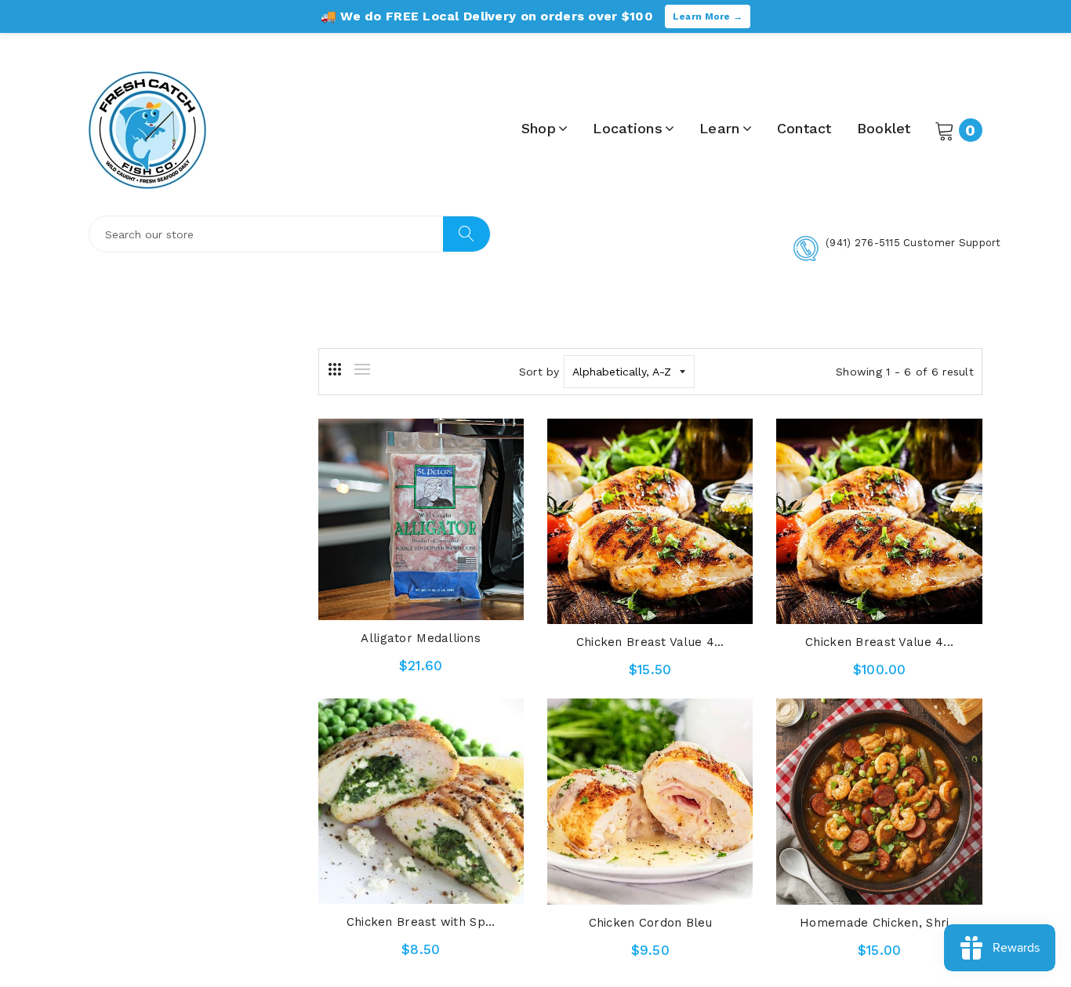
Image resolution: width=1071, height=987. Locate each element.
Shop (538, 128)
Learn (719, 128)
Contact (804, 128)
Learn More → (707, 16)
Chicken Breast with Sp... (421, 922)
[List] (362, 369)
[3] (335, 369)
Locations (628, 128)
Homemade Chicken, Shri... (879, 923)
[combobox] (289, 234)
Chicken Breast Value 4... (650, 642)
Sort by (539, 371)
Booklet (884, 128)
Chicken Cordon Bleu (650, 923)
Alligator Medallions (421, 638)
